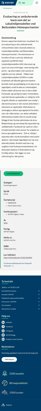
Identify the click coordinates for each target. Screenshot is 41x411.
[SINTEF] (7, 2)
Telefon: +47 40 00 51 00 (10, 287)
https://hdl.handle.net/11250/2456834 (18, 258)
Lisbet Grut (12, 203)
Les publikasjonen (13, 173)
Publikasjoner (7, 8)
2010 (5, 223)
